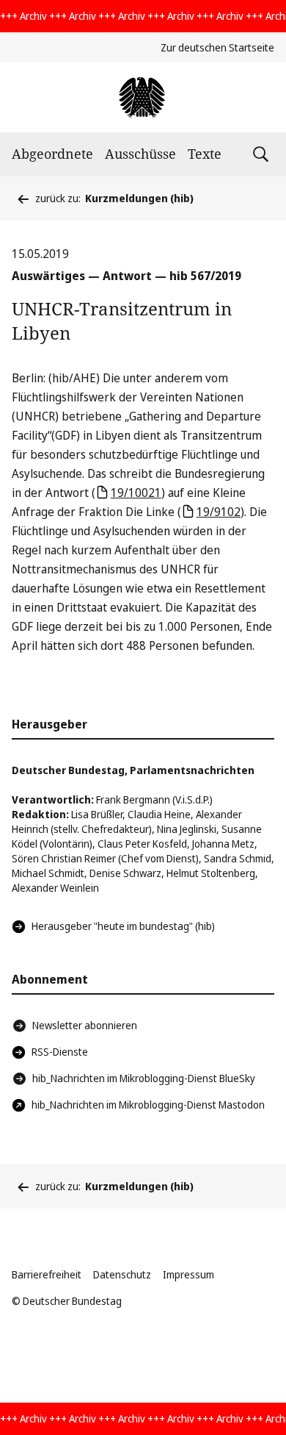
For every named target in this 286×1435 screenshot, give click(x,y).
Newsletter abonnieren (84, 1025)
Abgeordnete (52, 153)
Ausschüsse (140, 153)
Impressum (188, 1274)
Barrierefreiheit (46, 1274)
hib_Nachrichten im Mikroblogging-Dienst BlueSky (143, 1078)
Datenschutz (122, 1274)
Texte (204, 153)
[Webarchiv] (142, 97)
